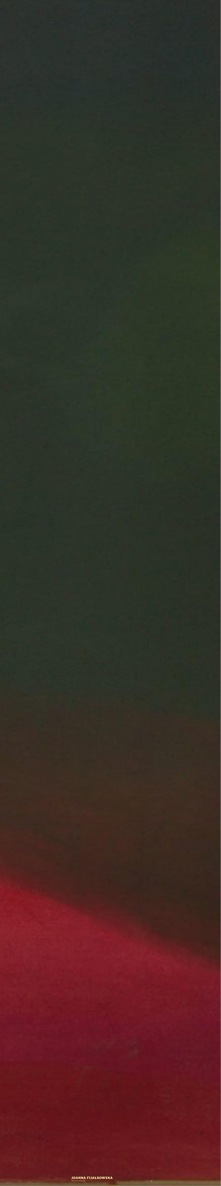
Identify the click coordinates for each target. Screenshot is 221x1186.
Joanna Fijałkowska (92, 1178)
